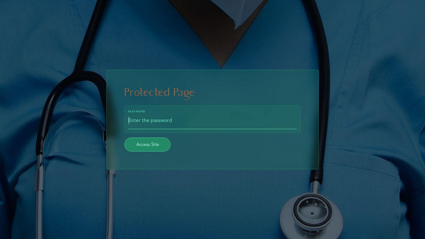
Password (137, 111)
